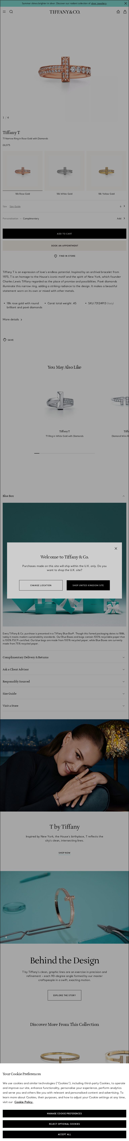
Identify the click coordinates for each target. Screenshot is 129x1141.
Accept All (64, 1134)
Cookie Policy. (23, 1102)
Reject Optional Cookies (64, 1124)
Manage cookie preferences (64, 1113)
